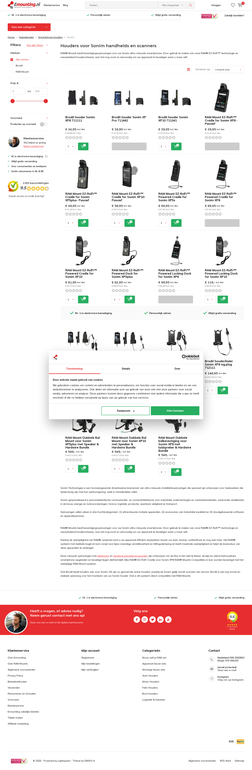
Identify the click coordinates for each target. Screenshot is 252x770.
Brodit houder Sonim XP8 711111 (80, 118)
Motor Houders (150, 681)
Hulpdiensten (26, 37)
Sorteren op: (203, 69)
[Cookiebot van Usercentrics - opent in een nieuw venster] (184, 357)
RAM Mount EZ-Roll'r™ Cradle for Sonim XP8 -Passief (221, 120)
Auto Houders (150, 675)
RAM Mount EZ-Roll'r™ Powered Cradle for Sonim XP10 (81, 273)
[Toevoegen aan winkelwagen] (83, 146)
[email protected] (227, 667)
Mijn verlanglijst (89, 669)
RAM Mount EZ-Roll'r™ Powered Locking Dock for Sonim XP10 (221, 273)
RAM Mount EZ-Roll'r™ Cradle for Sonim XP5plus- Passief (81, 197)
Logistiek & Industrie (153, 699)
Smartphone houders (50, 37)
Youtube (168, 619)
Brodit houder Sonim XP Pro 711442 (129, 118)
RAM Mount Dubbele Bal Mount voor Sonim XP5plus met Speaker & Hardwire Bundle (82, 442)
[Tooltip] (46, 157)
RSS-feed (225, 760)
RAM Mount (22, 71)
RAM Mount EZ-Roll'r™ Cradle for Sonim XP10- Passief (128, 197)
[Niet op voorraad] (129, 146)
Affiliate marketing (18, 723)
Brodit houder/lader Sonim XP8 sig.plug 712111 (219, 364)
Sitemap (239, 760)
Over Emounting (17, 657)
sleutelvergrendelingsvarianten (130, 555)
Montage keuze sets (153, 669)
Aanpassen (123, 410)
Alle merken (22, 59)
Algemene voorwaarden (21, 669)
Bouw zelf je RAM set (154, 657)
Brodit (19, 65)
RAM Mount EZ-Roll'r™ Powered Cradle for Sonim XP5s (174, 197)
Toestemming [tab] (74, 368)
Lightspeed (64, 760)
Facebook (137, 619)
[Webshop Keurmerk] (209, 15)
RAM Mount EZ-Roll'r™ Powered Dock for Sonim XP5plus (127, 273)
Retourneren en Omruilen (22, 693)
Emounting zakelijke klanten (23, 711)
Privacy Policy (15, 675)
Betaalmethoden (17, 681)
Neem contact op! (33, 146)
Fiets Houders (150, 687)
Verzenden (14, 687)
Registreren (87, 657)
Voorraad (13, 699)
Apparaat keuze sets (154, 663)
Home (11, 37)
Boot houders (150, 693)
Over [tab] (177, 368)
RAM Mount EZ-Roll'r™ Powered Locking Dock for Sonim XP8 (174, 273)
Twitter (152, 619)
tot (28, 91)
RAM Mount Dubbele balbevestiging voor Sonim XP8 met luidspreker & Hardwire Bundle (174, 444)
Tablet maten (15, 717)
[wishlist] (233, 5)
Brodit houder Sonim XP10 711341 (173, 118)
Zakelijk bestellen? (234, 15)
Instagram (144, 619)
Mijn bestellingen (90, 663)
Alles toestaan (175, 410)
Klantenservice (52, 5)
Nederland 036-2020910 (231, 657)
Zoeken (190, 5)
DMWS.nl (90, 760)
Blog (65, 5)
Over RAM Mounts (18, 663)
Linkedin (160, 619)
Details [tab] (126, 368)
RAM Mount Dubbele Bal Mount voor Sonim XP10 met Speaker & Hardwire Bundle (129, 442)
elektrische (103, 555)
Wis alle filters (35, 45)
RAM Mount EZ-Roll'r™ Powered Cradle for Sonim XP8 (220, 197)
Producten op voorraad (23, 124)
